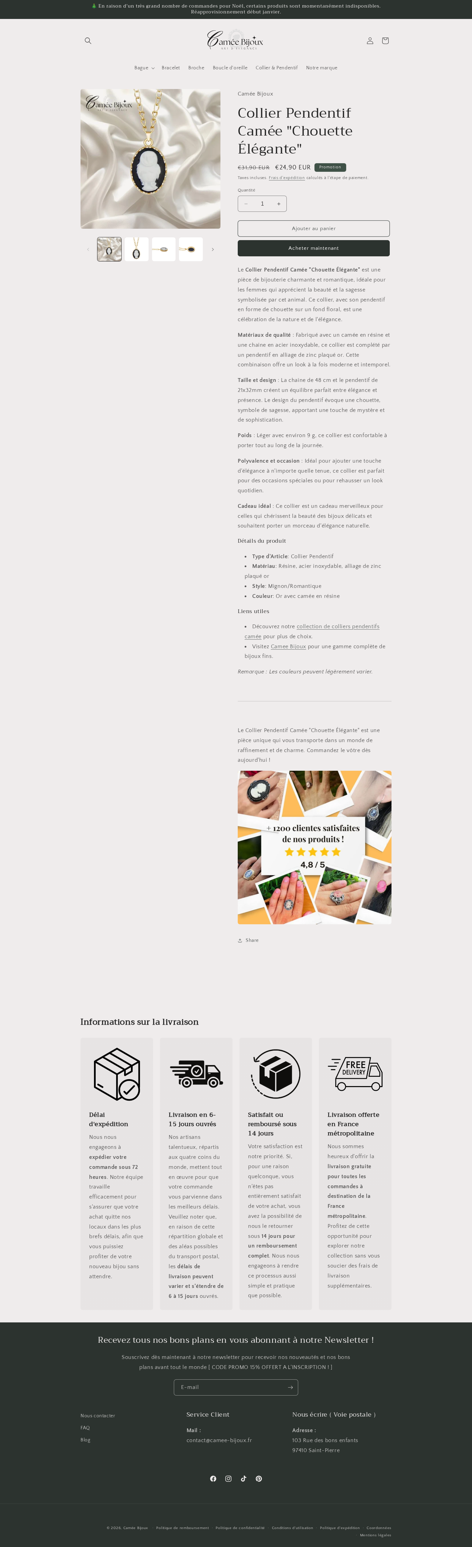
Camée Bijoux (135, 1528)
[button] (88, 40)
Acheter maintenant (314, 248)
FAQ (85, 1428)
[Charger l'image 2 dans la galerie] (137, 249)
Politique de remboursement (182, 1528)
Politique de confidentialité (240, 1528)
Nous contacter (98, 1416)
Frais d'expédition (287, 178)
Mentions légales (375, 1535)
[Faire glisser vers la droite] (212, 249)
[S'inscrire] (290, 1387)
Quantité (246, 190)
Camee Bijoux (288, 646)
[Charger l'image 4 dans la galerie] (191, 249)
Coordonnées (379, 1528)
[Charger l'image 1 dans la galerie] (109, 249)
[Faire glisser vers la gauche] (88, 249)
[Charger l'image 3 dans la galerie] (164, 249)
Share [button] (252, 940)
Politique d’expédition (340, 1528)
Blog (85, 1440)
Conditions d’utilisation (292, 1528)
